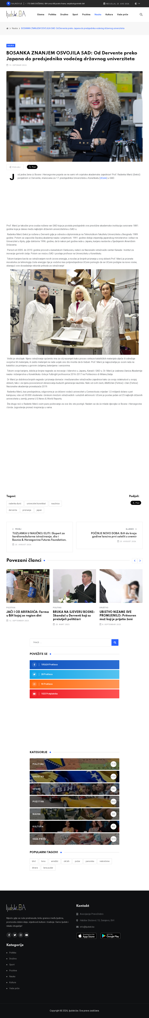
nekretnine (105, 861)
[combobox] (46, 642)
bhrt (34, 861)
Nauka (98, 14)
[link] (103, 178)
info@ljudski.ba (87, 927)
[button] (134, 560)
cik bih (66, 861)
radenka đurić (15, 503)
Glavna (40, 14)
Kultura (109, 14)
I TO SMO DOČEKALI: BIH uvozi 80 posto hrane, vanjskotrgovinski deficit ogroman (59, 3)
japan (39, 510)
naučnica (55, 503)
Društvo (64, 14)
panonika (90, 861)
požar (77, 861)
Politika (52, 14)
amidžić (54, 861)
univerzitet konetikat (36, 503)
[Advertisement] (74, 202)
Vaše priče (122, 14)
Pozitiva (86, 14)
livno (43, 861)
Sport (75, 14)
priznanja (27, 510)
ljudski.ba (73, 1010)
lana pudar (48, 868)
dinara (35, 868)
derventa (13, 510)
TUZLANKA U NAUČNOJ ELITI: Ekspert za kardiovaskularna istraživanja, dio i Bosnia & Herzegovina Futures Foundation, (39, 536)
